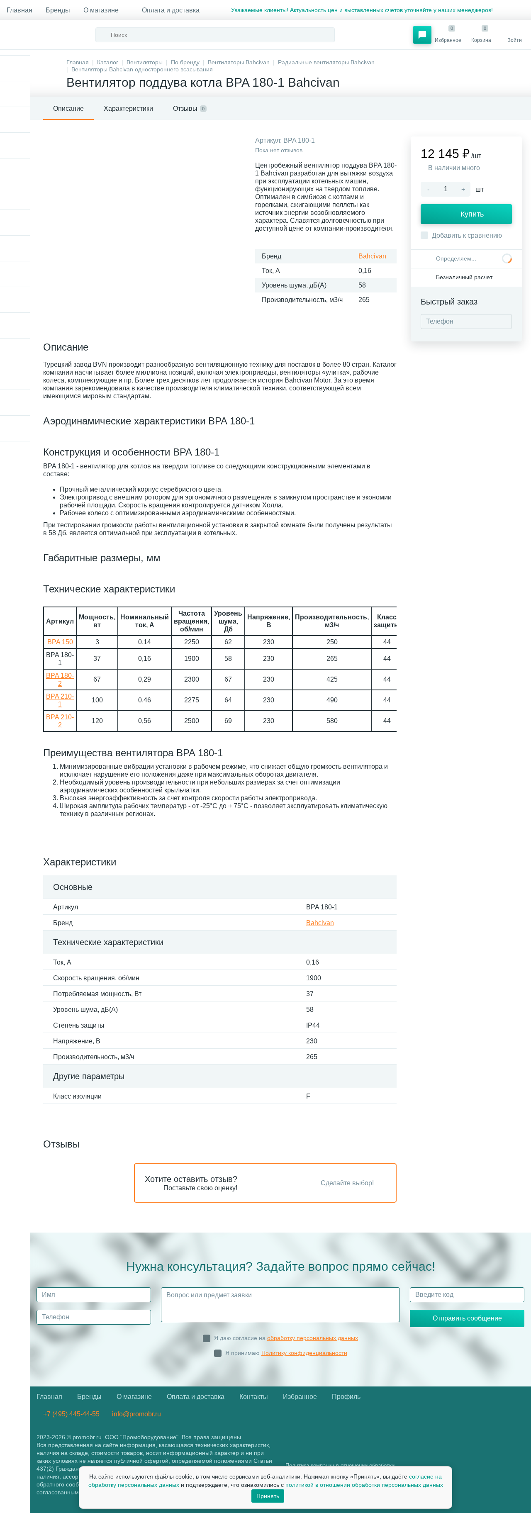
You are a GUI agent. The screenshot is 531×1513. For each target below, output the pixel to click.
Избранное (300, 1396)
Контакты (253, 1396)
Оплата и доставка (171, 10)
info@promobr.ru (135, 1414)
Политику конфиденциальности (304, 1353)
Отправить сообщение (467, 1318)
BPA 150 (60, 642)
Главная (19, 10)
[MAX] (518, 10)
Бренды (58, 10)
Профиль (346, 1396)
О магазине (101, 10)
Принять (267, 1496)
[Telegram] (504, 10)
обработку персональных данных (312, 1338)
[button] (422, 35)
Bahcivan (372, 256)
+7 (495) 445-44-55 (70, 1414)
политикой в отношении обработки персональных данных (364, 1484)
